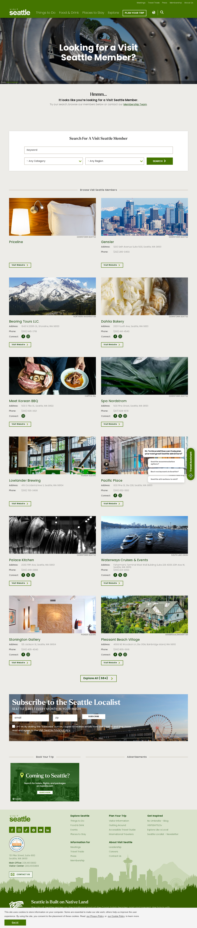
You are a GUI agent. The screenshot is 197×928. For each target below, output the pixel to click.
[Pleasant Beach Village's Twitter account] (120, 655)
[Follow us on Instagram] (19, 830)
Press (164, 3)
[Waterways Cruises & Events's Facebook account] (115, 575)
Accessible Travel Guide (122, 830)
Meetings (141, 3)
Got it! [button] (15, 922)
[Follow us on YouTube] (41, 830)
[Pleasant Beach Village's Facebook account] (115, 655)
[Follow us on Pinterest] (33, 830)
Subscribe (93, 716)
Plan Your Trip (134, 13)
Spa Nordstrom (114, 401)
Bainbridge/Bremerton (176, 635)
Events (74, 830)
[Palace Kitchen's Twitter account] (28, 575)
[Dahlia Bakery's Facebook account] (115, 337)
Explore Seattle (79, 816)
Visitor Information (119, 821)
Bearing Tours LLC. (24, 321)
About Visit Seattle (120, 842)
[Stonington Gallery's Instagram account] (28, 655)
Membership (176, 3)
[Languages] (154, 12)
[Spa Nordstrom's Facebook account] (115, 416)
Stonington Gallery (24, 640)
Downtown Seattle (86, 237)
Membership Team (135, 105)
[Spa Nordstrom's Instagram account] (125, 416)
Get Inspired (155, 816)
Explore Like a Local (157, 830)
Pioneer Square (88, 476)
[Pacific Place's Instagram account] (120, 496)
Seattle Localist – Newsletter (162, 834)
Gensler (107, 242)
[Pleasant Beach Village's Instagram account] (125, 655)
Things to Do (45, 12)
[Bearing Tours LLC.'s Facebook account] (23, 337)
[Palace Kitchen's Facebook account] (23, 575)
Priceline (16, 242)
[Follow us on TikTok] (26, 830)
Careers (113, 852)
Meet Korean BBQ (23, 401)
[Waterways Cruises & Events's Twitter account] (120, 575)
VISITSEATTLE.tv (154, 825)
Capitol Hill (90, 396)
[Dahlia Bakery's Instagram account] (120, 337)
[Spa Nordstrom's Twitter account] (120, 416)
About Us (188, 3)
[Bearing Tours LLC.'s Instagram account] (28, 337)
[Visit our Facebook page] (12, 830)
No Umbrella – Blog (157, 821)
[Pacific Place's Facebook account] (115, 496)
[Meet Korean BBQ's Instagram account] (23, 416)
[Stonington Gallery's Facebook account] (23, 655)
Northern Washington (84, 317)
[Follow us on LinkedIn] (48, 830)
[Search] (162, 13)
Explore (113, 12)
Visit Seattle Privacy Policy (54, 730)
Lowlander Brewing (25, 481)
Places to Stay (93, 12)
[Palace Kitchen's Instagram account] (33, 575)
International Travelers (121, 834)
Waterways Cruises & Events (124, 560)
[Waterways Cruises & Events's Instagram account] (125, 575)
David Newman (12, 82)
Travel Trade (154, 3)
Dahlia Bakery (112, 321)
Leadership (115, 847)
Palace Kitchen (21, 560)
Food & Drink (69, 12)
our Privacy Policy (95, 916)
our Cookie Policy (116, 916)
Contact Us (23, 874)
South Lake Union (179, 555)
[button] (160, 161)
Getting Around (117, 825)
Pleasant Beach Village (120, 640)
